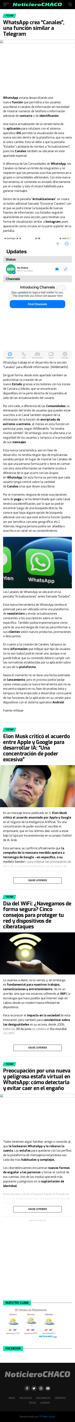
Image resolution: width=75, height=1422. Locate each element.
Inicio (12, 1398)
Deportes (60, 1398)
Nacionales (43, 1398)
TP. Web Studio (47, 1416)
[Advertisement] (37, 1259)
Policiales (25, 1398)
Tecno (32, 1402)
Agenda (45, 1402)
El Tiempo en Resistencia (31, 1309)
